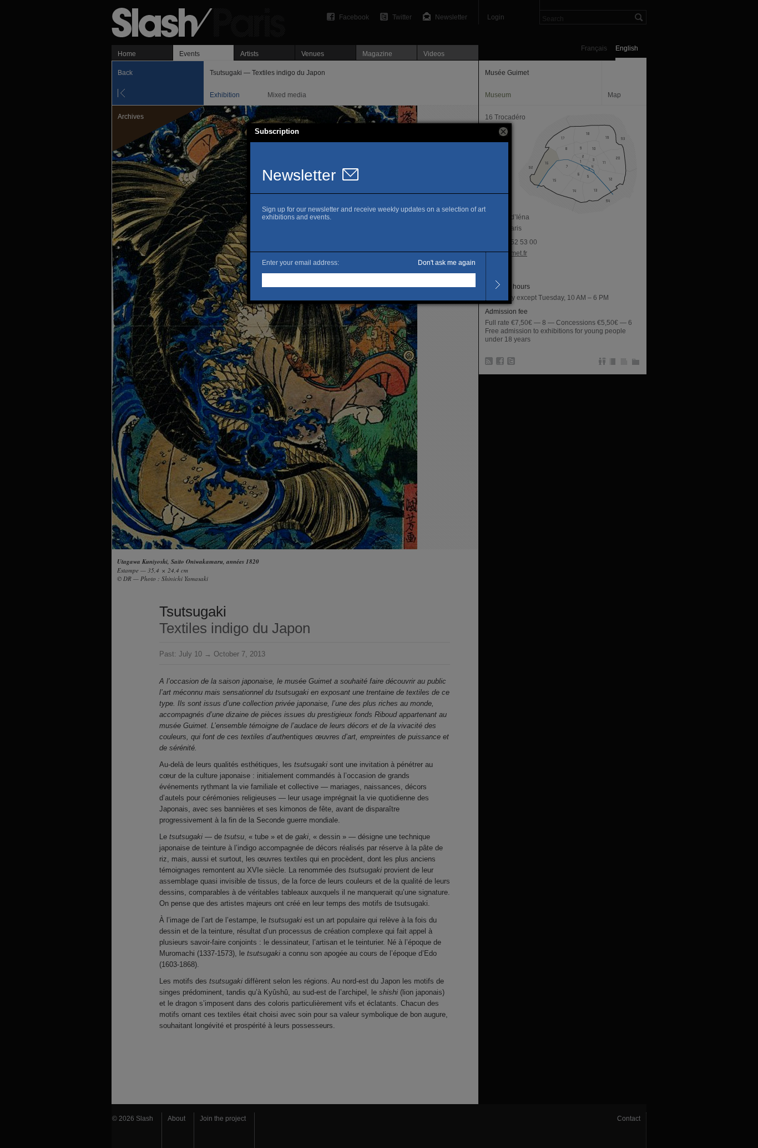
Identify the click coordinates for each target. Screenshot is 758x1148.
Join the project (223, 1118)
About (176, 1118)
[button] (503, 131)
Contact (628, 1118)
